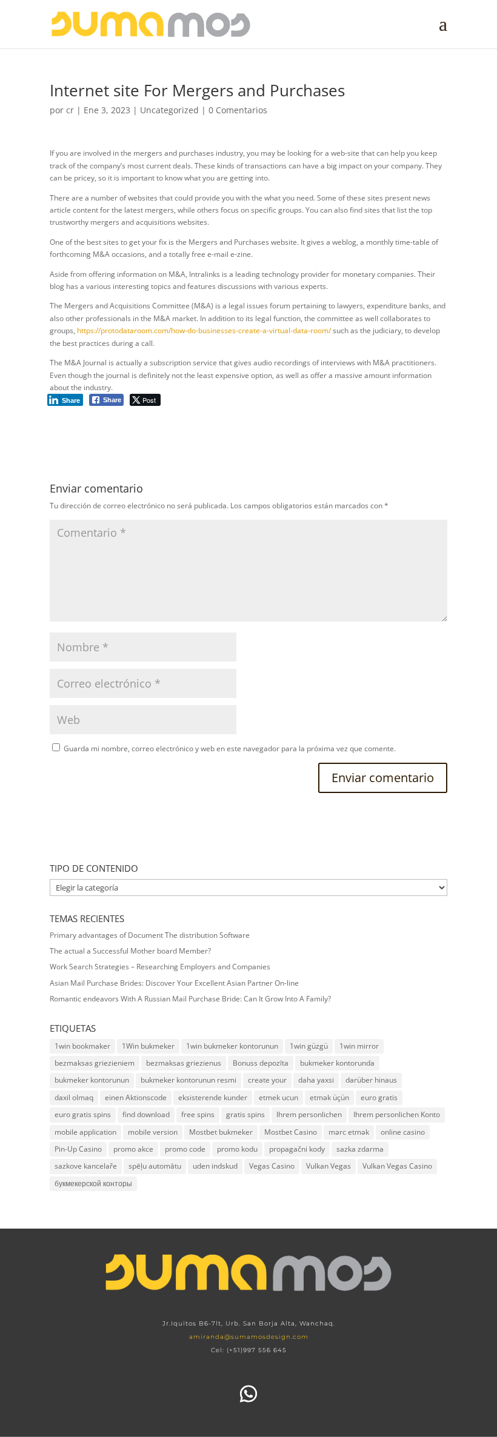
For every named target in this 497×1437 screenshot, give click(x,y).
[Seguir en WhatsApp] (248, 1394)
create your (267, 1080)
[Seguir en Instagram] (287, 1394)
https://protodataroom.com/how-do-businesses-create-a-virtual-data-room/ (204, 330)
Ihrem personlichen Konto (396, 1114)
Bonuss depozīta (261, 1063)
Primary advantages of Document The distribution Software (150, 935)
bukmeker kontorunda (337, 1063)
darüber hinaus (371, 1080)
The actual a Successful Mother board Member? (130, 951)
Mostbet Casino (290, 1132)
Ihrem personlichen (309, 1114)
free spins (198, 1114)
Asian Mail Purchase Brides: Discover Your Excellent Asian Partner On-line (174, 983)
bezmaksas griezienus (183, 1063)
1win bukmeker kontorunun (232, 1046)
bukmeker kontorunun (92, 1080)
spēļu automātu (154, 1166)
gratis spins (245, 1114)
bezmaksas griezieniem (95, 1063)
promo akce (133, 1149)
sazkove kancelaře (86, 1166)
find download (146, 1114)
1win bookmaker (82, 1046)
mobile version (153, 1132)
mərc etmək (349, 1132)
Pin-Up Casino (78, 1149)
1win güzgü (309, 1046)
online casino (403, 1132)
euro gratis (379, 1097)
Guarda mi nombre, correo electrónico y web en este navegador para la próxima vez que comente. (230, 748)
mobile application (85, 1132)
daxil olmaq (74, 1097)
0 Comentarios (237, 110)
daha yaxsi (316, 1080)
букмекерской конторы (93, 1183)
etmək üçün (329, 1097)
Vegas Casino (272, 1166)
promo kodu (237, 1149)
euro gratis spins (83, 1114)
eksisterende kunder (212, 1097)
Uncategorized (169, 110)
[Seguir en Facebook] (210, 1394)
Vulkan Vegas (328, 1166)
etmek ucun (278, 1097)
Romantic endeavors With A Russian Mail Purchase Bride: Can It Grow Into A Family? (190, 999)
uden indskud (215, 1166)
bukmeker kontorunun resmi (188, 1080)
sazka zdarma (360, 1149)
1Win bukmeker (148, 1046)
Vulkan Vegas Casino (397, 1166)
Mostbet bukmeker (221, 1132)
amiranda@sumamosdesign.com (249, 1337)
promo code (185, 1149)
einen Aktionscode (136, 1097)
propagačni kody (297, 1149)
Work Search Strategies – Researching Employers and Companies (160, 966)
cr (70, 110)
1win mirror (359, 1046)
